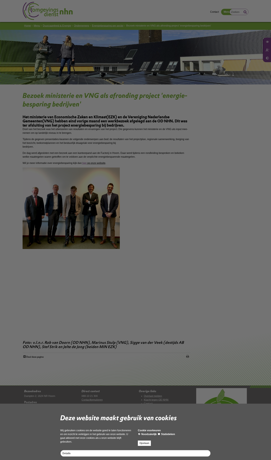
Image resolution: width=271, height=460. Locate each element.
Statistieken (167, 434)
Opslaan (144, 443)
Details (66, 453)
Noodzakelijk (149, 434)
